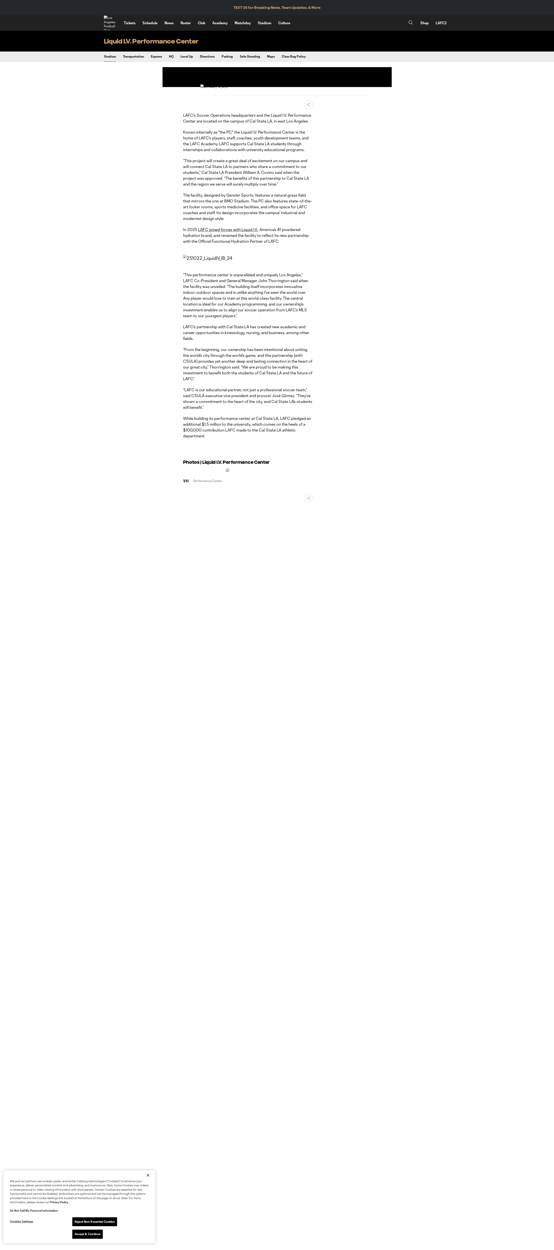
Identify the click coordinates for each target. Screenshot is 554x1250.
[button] (308, 104)
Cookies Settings (21, 1221)
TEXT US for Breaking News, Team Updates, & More (277, 7)
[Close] (148, 1175)
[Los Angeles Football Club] (111, 23)
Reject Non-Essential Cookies (95, 1221)
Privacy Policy (59, 1202)
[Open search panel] (410, 23)
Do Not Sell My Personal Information (34, 1210)
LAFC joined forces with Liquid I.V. (228, 229)
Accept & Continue (87, 1234)
